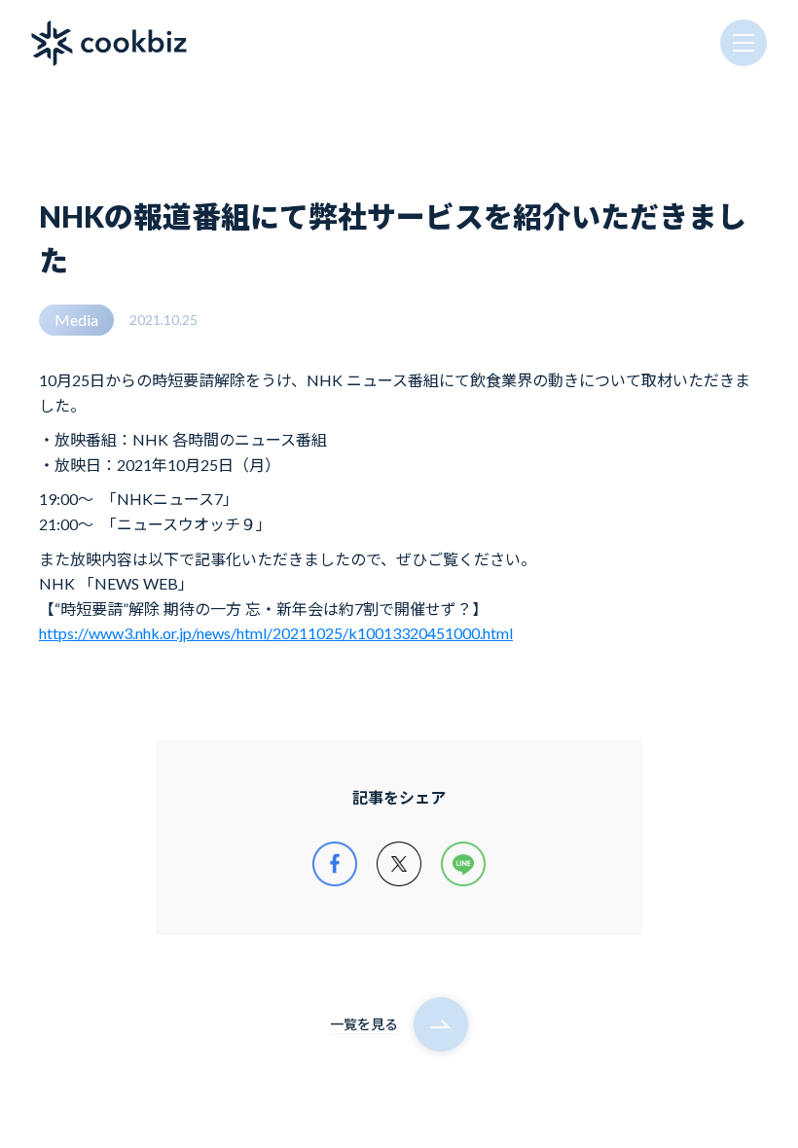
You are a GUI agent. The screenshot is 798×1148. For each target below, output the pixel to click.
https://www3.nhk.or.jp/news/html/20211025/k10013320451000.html (276, 633)
